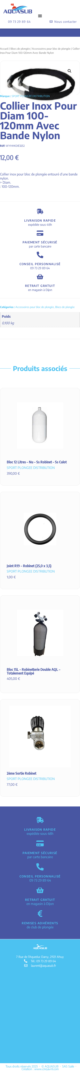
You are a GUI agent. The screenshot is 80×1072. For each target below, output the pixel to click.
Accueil (4, 48)
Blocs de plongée (20, 48)
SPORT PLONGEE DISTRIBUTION (31, 96)
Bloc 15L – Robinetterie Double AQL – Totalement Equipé (33, 671)
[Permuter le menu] (40, 16)
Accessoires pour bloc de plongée (51, 48)
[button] (69, 71)
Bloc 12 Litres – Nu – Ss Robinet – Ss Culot (37, 462)
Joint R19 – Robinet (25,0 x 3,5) (29, 565)
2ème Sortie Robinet (21, 773)
